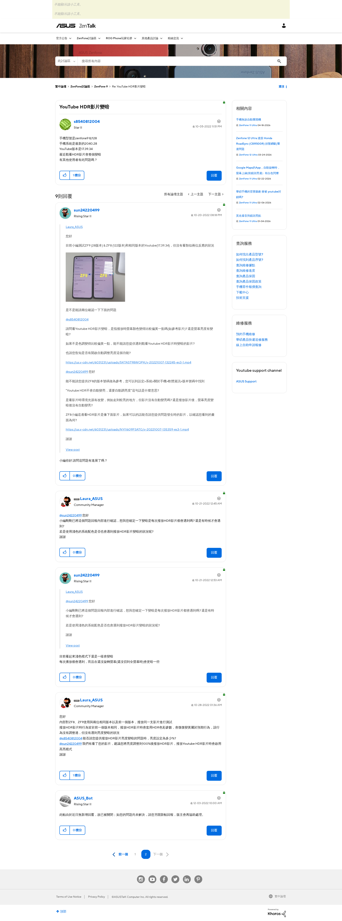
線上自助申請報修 (248, 345)
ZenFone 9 (101, 86)
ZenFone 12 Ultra (248, 154)
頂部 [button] (63, 911)
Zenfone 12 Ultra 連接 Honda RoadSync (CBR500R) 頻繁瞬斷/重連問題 (258, 144)
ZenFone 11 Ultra (248, 125)
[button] (65, 175)
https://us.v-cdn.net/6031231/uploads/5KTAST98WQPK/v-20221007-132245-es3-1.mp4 (128, 362)
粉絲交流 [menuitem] (173, 38)
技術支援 (242, 298)
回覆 (214, 175)
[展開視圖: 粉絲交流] (182, 38)
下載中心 (242, 292)
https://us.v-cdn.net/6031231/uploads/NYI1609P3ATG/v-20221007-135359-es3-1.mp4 (127, 430)
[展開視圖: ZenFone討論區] (99, 38)
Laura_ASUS (74, 227)
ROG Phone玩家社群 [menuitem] (119, 38)
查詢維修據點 (245, 265)
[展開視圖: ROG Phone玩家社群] (135, 38)
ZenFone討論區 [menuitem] (86, 38)
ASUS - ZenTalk (76, 26)
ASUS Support (246, 381)
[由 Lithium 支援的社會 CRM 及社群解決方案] (277, 913)
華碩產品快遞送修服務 (252, 340)
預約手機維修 (245, 334)
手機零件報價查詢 (248, 287)
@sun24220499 (77, 372)
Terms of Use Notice (68, 897)
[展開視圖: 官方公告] (70, 38)
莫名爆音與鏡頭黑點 (248, 216)
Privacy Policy (96, 897)
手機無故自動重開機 (248, 119)
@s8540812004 (77, 320)
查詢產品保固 (245, 276)
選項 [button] (281, 86)
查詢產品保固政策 (248, 282)
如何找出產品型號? (249, 254)
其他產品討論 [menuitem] (150, 38)
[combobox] (182, 61)
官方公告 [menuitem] (61, 38)
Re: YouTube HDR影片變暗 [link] (129, 86)
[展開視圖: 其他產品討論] (161, 38)
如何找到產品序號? (249, 260)
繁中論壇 (60, 86)
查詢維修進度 (245, 271)
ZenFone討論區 (80, 86)
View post (73, 450)
